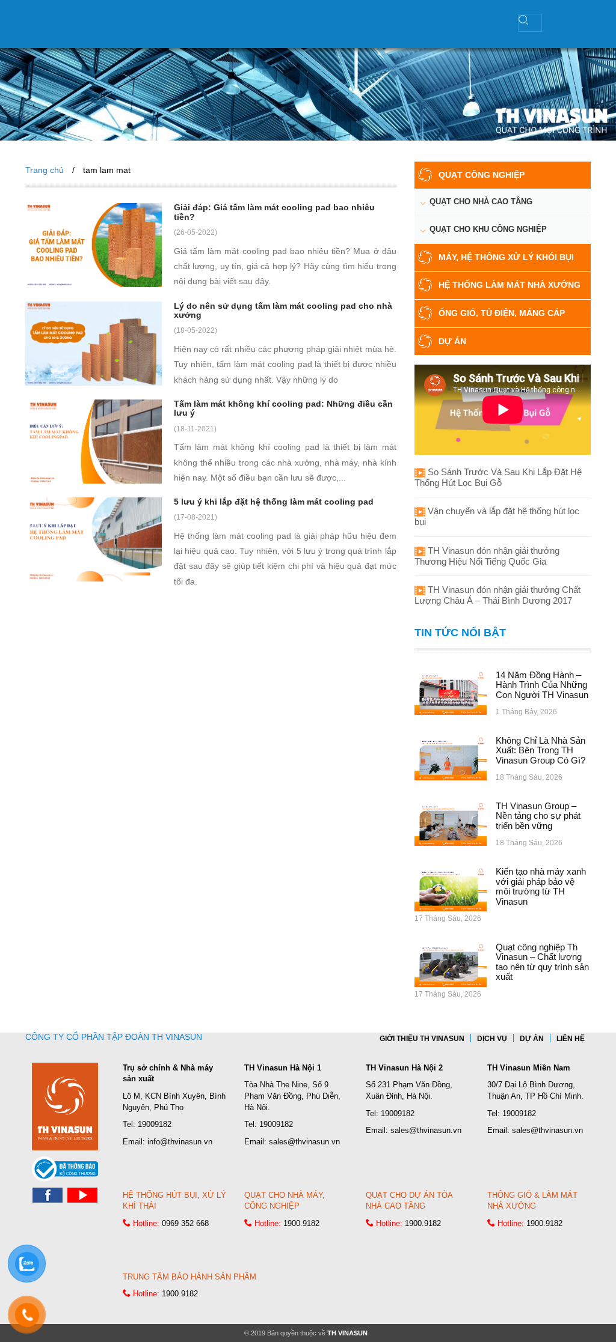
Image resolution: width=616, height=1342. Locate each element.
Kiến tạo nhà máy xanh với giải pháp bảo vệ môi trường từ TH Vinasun (541, 886)
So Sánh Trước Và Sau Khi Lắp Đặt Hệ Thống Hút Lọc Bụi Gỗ (498, 477)
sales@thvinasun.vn (304, 1141)
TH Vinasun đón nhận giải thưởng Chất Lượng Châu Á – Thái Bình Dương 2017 (497, 595)
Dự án (452, 341)
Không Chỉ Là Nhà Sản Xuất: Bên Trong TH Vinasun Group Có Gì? (540, 750)
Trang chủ (44, 170)
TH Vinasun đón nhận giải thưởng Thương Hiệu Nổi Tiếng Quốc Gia (486, 555)
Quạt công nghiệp (482, 175)
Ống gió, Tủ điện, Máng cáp (502, 313)
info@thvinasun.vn (179, 1141)
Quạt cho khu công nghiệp (488, 229)
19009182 (154, 1124)
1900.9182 (301, 1223)
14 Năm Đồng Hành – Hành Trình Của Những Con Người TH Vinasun (542, 685)
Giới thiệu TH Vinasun (422, 1038)
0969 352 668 (185, 1223)
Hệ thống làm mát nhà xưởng (510, 285)
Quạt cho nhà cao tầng (481, 201)
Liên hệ (570, 1038)
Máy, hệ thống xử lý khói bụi (506, 257)
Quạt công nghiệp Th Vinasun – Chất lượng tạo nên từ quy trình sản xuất (542, 962)
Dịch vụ (492, 1038)
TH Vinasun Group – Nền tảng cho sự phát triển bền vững (538, 816)
